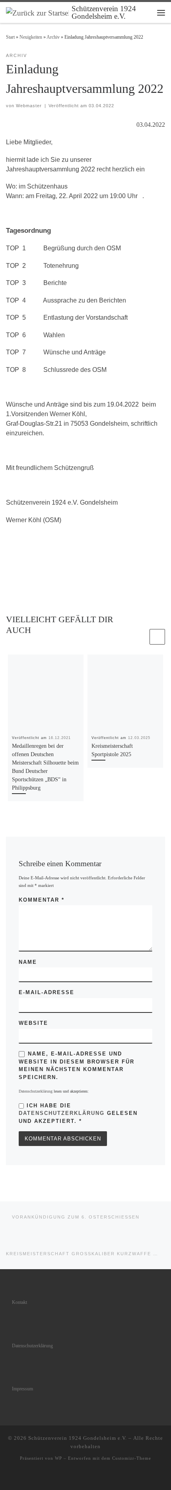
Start (10, 37)
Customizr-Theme (131, 1458)
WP (58, 1458)
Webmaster (29, 105)
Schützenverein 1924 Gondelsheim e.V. (77, 1438)
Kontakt (19, 1302)
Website (33, 1023)
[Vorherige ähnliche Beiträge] (140, 637)
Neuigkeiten (30, 37)
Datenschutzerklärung (35, 1091)
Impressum (22, 1389)
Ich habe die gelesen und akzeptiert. (78, 1113)
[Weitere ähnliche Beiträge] (157, 637)
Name (28, 962)
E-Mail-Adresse (46, 992)
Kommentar (41, 900)
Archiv (53, 37)
